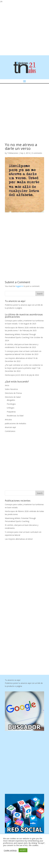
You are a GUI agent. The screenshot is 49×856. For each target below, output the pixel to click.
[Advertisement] (24, 28)
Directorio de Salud (12, 397)
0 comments (37, 153)
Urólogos (10, 408)
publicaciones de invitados (15, 423)
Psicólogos (11, 404)
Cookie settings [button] (10, 850)
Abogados (11, 400)
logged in (19, 286)
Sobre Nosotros (11, 389)
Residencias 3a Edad (15, 415)
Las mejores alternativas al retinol (19, 358)
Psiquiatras (11, 411)
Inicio (7, 385)
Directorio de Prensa (13, 393)
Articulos (8, 419)
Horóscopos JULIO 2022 (15, 375)
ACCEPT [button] (23, 850)
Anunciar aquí (10, 427)
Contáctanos (10, 431)
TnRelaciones (12, 153)
